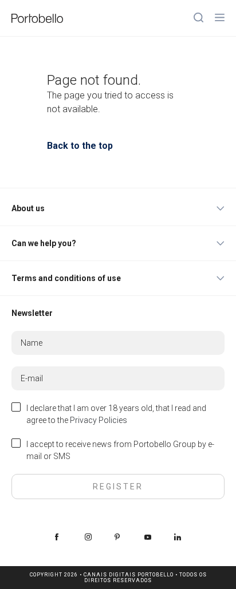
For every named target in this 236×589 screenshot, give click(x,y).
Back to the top (80, 145)
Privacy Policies (98, 420)
